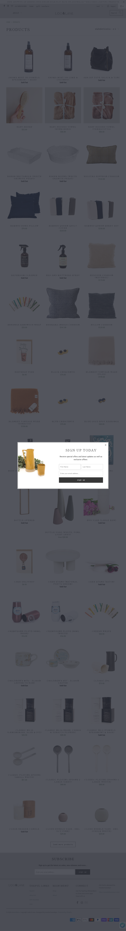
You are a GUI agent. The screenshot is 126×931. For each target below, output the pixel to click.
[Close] (105, 445)
